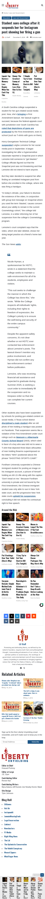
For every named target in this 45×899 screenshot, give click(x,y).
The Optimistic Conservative (15, 844)
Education (6, 18)
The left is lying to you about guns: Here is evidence (31, 693)
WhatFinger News (11, 856)
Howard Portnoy (8, 768)
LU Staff (7, 37)
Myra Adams (7, 787)
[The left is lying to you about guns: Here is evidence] (33, 683)
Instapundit (8, 812)
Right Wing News (11, 836)
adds (18, 244)
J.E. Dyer (5, 774)
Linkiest (7, 824)
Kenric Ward (37, 787)
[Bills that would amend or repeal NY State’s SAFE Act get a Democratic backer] (12, 706)
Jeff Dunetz (17, 787)
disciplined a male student (15, 423)
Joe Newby (26, 787)
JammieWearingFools (12, 816)
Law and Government (17, 13)
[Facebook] (6, 616)
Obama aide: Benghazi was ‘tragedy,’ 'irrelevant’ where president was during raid (11, 682)
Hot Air (7, 808)
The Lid (7, 840)
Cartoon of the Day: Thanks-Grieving (33, 719)
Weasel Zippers (10, 852)
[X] (11, 616)
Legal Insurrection (11, 820)
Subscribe (35, 742)
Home (5, 13)
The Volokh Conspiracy (13, 848)
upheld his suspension (24, 496)
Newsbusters (9, 828)
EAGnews (7, 804)
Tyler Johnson (7, 793)
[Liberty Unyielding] (12, 5)
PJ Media (7, 832)
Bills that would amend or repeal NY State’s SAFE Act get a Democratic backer (11, 716)
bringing (21, 114)
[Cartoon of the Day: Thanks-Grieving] (33, 708)
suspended (7, 145)
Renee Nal (6, 781)
